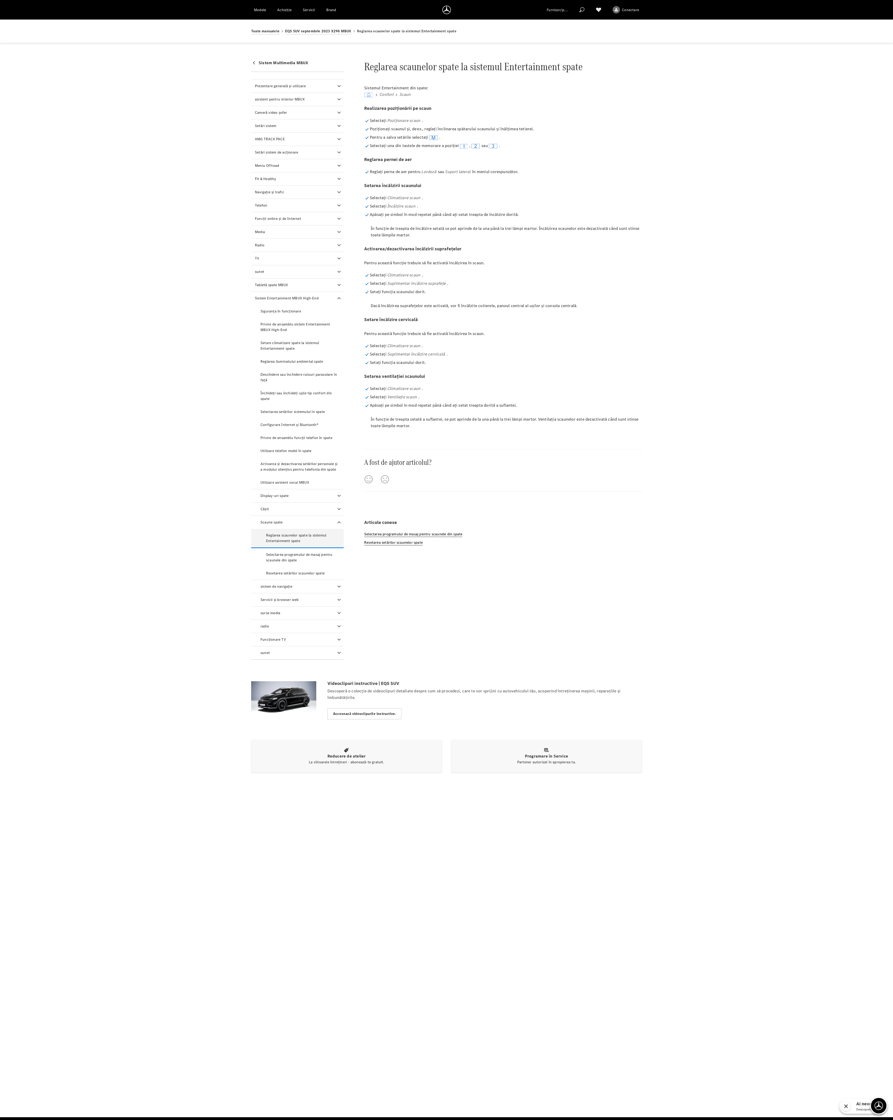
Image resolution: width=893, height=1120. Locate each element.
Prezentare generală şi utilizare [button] (280, 86)
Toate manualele (265, 31)
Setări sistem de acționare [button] (276, 152)
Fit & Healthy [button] (265, 178)
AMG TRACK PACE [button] (270, 139)
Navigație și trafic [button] (269, 192)
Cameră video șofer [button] (271, 112)
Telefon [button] (261, 205)
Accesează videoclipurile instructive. (364, 713)
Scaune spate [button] (271, 522)
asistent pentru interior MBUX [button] (280, 99)
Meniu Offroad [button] (267, 165)
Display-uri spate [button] (274, 495)
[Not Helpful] (384, 479)
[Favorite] (598, 9)
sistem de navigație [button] (276, 586)
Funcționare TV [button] (273, 639)
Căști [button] (264, 508)
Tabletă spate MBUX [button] (271, 284)
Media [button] (260, 231)
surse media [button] (270, 612)
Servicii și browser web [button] (279, 599)
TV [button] (257, 258)
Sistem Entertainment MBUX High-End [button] (287, 298)
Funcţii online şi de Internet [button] (278, 218)
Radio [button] (259, 245)
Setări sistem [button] (266, 125)
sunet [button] (259, 271)
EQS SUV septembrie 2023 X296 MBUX (318, 31)
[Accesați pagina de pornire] (446, 9)
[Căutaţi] (582, 9)
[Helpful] (368, 479)
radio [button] (264, 626)
